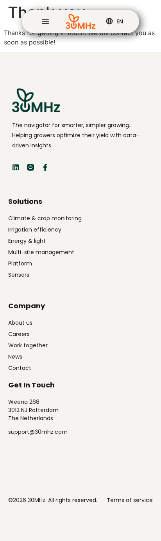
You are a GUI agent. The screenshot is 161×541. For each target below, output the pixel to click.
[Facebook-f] (45, 167)
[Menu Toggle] (45, 21)
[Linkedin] (15, 167)
